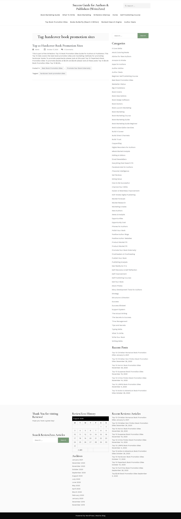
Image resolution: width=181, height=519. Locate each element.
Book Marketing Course (121, 116)
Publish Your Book (119, 258)
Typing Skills (117, 329)
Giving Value (117, 179)
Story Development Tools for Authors (127, 290)
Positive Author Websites (122, 238)
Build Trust (116, 139)
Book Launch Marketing (121, 108)
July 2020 (76, 479)
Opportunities (117, 218)
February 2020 (78, 495)
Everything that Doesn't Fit (122, 163)
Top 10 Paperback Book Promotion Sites (128, 462)
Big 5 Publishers (118, 88)
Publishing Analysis (119, 262)
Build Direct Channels (121, 135)
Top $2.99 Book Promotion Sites (124, 474)
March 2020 (77, 492)
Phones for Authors (120, 226)
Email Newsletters (119, 159)
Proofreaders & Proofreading (123, 254)
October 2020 (77, 469)
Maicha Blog (100, 516)
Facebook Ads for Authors (122, 167)
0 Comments (68, 49)
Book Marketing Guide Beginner (124, 124)
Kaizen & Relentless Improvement (125, 191)
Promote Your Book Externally (78, 68)
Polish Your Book (118, 230)
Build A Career (118, 132)
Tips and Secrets (119, 325)
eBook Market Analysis (121, 151)
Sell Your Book (117, 282)
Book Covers (117, 92)
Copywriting (117, 143)
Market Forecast (118, 199)
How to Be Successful (121, 183)
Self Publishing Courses (121, 278)
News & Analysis (118, 215)
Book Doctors (117, 104)
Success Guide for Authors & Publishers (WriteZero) (91, 7)
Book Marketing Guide (50, 15)
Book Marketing (84, 15)
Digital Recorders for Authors (123, 147)
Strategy (115, 294)
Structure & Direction (120, 298)
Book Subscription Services (123, 128)
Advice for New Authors (121, 56)
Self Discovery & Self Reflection (124, 270)
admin (37, 49)
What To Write (68, 15)
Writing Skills (117, 341)
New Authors (117, 211)
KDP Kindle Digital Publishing (123, 195)
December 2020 (78, 463)
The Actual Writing (119, 313)
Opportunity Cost (119, 222)
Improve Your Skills (120, 187)
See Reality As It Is (119, 266)
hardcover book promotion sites (52, 73)
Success (115, 302)
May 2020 (76, 485)
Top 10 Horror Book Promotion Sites (126, 365)
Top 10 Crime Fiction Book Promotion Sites (129, 378)
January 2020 (77, 498)
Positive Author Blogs (120, 234)
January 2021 (77, 460)
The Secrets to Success (121, 317)
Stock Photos (117, 286)
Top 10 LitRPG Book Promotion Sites (126, 384)
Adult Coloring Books (120, 52)
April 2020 (76, 489)
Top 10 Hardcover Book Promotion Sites (57, 46)
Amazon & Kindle (119, 60)
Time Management (119, 321)
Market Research (119, 203)
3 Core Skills (117, 48)
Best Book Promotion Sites (52, 68)
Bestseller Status (119, 84)
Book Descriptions (119, 96)
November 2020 (78, 466)
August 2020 (77, 476)
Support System (118, 310)
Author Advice (117, 68)
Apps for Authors (119, 64)
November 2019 (78, 505)
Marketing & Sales (119, 207)
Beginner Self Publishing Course (125, 76)
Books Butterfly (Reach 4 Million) (84, 22)
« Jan (80, 450)
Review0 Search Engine (111, 22)
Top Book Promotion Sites (56, 22)
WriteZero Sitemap (102, 15)
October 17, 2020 (52, 49)
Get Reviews (117, 175)
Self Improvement (119, 274)
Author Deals (130, 22)
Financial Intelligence (120, 171)
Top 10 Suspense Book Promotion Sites (127, 372)
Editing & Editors (118, 155)
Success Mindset (119, 306)
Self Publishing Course (130, 15)
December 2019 (78, 502)
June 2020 (76, 482)
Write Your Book (118, 337)
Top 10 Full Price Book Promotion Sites (127, 468)
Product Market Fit (119, 242)
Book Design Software (120, 100)
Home (115, 15)
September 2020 (79, 473)
